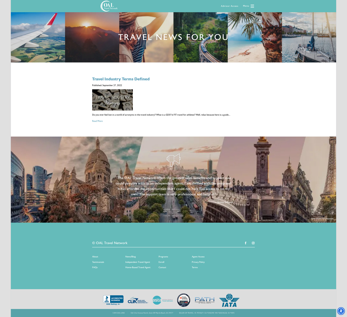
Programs (163, 256)
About (95, 256)
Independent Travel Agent (137, 262)
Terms (195, 267)
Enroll (161, 262)
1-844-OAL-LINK (119, 313)
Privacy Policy (198, 262)
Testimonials (98, 262)
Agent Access (198, 256)
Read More (97, 121)
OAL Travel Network (109, 6)
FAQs (95, 267)
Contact (162, 267)
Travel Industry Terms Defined (121, 79)
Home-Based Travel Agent (137, 267)
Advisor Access (229, 6)
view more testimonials (322, 218)
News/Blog (130, 256)
